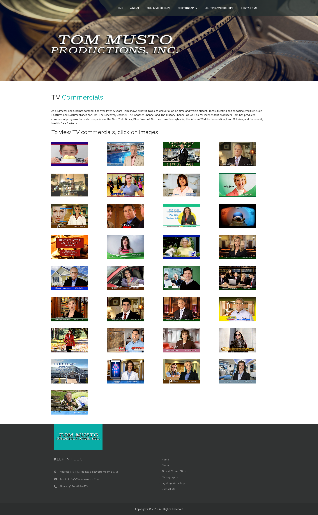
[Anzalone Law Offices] (237, 153)
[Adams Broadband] (181, 278)
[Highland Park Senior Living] (125, 153)
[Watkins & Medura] (181, 184)
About (135, 8)
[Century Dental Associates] (237, 371)
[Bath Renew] (237, 309)
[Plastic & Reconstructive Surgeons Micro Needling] (69, 215)
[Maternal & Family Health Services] (181, 340)
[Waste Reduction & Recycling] (125, 278)
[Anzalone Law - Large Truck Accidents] (181, 153)
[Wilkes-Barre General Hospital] (69, 184)
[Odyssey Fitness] (125, 184)
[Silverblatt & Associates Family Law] (69, 247)
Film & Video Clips (159, 8)
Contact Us (249, 8)
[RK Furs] (69, 340)
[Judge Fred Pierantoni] (125, 215)
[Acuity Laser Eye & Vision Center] (69, 402)
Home (119, 8)
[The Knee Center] (181, 247)
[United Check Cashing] (181, 215)
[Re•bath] (125, 340)
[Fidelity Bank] (237, 184)
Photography (187, 8)
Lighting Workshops (219, 8)
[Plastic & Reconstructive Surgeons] (181, 371)
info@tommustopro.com (84, 479)
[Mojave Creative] (69, 153)
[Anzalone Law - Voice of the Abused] (237, 247)
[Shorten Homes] (69, 278)
